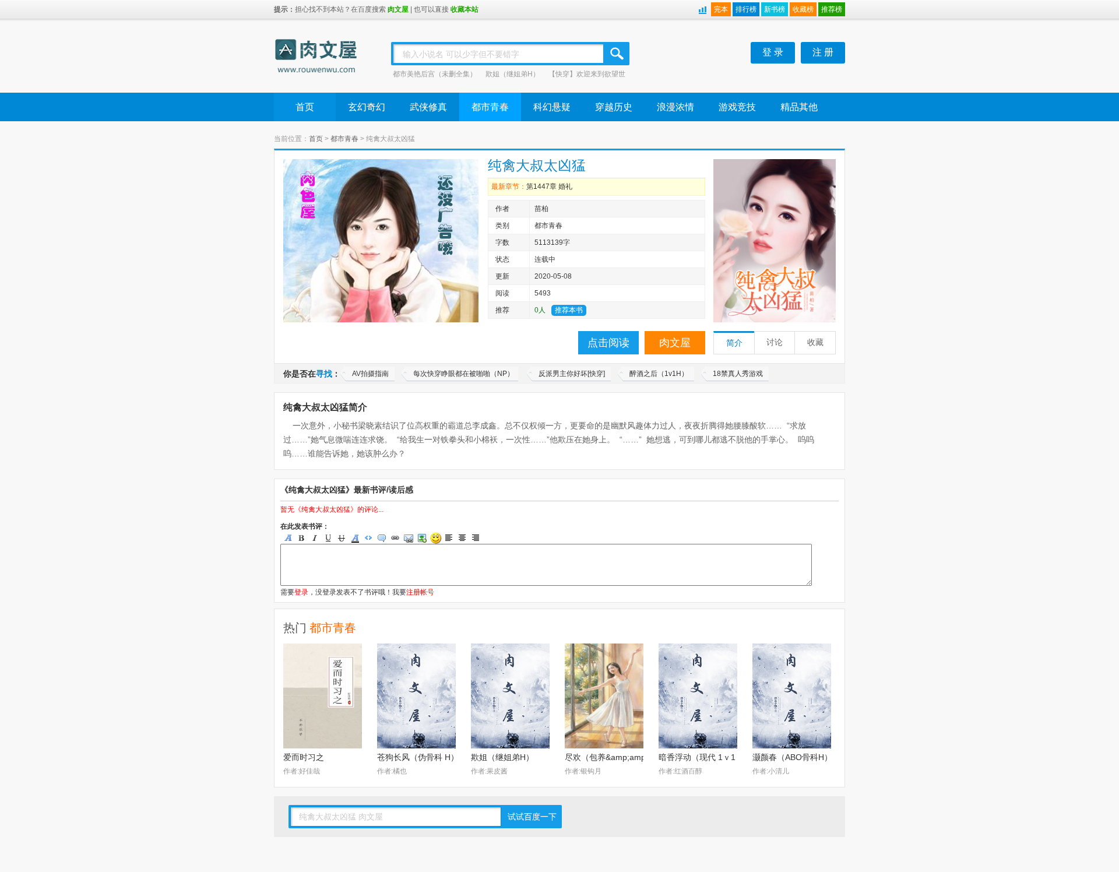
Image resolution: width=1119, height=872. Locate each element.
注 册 (822, 52)
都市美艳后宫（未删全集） (435, 74)
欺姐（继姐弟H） (512, 74)
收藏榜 (803, 9)
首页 (304, 107)
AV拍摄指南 (370, 374)
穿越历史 (613, 107)
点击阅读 (608, 343)
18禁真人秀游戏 (738, 374)
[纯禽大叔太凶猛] (774, 240)
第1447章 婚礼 (549, 186)
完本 (721, 9)
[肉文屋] (316, 58)
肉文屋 (398, 9)
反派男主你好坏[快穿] (572, 374)
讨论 (774, 342)
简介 (734, 343)
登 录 (772, 52)
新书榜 (774, 9)
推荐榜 (831, 9)
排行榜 (746, 9)
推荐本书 (569, 310)
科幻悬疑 (552, 107)
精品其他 (799, 107)
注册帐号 (420, 592)
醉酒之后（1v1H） (658, 374)
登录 (301, 592)
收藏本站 (464, 9)
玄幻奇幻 (366, 107)
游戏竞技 (737, 107)
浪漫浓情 (675, 107)
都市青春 (490, 107)
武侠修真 (428, 107)
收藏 (815, 342)
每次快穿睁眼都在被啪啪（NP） (463, 374)
